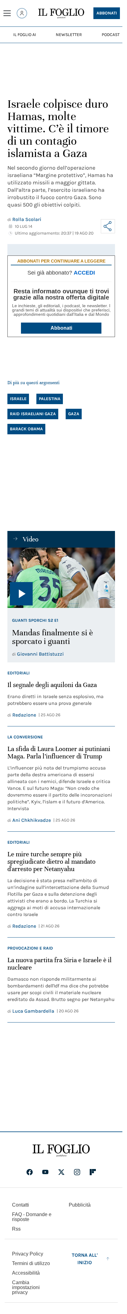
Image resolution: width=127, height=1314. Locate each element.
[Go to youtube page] (45, 1172)
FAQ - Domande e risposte (31, 1217)
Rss (16, 1229)
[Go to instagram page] (77, 1172)
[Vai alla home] (61, 13)
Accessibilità (26, 1273)
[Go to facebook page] (30, 1172)
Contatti (20, 1205)
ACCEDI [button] (84, 273)
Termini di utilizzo (31, 1263)
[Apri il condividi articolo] (108, 226)
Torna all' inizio (85, 1258)
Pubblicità (80, 1205)
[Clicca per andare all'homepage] (61, 1150)
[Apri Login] (22, 13)
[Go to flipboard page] (93, 1172)
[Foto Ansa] (61, 578)
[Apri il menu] (7, 13)
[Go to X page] (61, 1172)
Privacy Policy (27, 1253)
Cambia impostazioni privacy (26, 1287)
